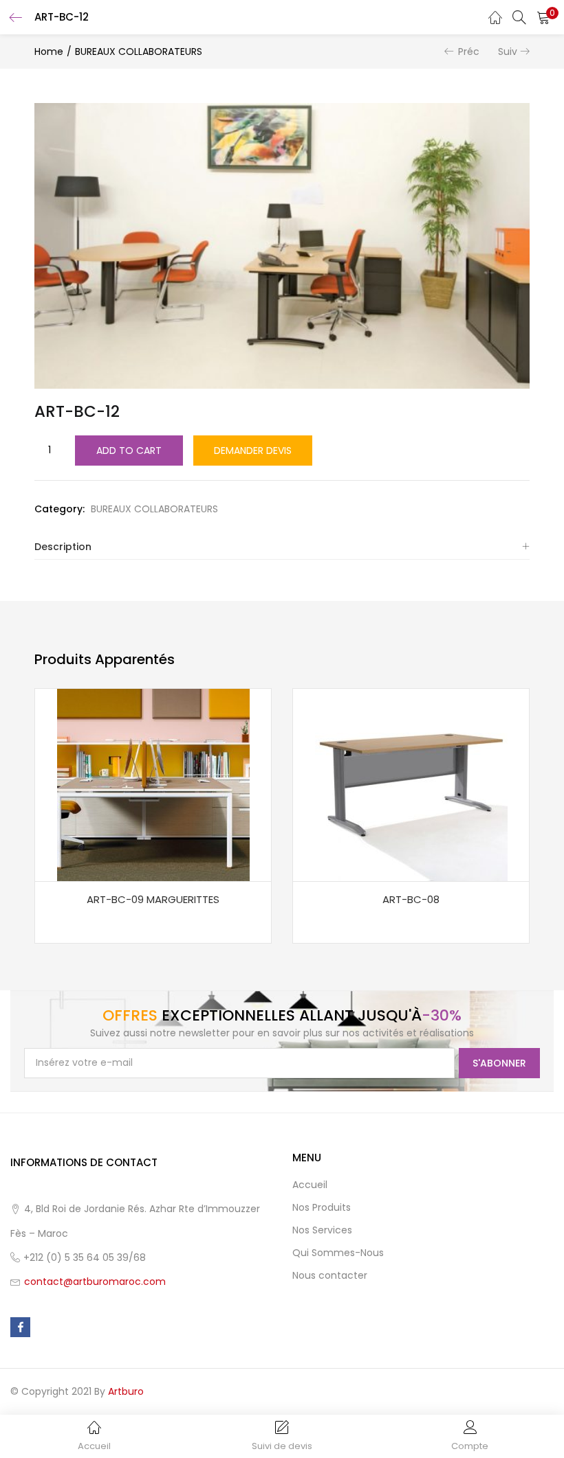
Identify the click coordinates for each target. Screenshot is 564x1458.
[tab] (282, 547)
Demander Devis (253, 450)
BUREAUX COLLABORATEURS (138, 51)
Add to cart (129, 450)
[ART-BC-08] (411, 784)
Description (62, 547)
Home (48, 51)
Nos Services (322, 1230)
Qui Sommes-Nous (338, 1253)
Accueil (309, 1185)
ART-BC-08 (411, 899)
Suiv (507, 51)
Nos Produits (321, 1207)
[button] (543, 17)
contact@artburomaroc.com (95, 1281)
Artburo (126, 1391)
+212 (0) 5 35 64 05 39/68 (84, 1257)
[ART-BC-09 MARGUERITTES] (153, 784)
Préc (468, 51)
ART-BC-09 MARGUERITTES (153, 899)
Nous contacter (329, 1275)
